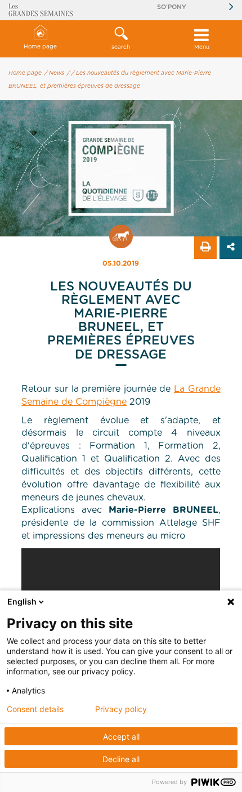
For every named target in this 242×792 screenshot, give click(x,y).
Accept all (121, 736)
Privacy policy (121, 709)
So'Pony (171, 7)
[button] (120, 38)
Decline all (121, 759)
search (120, 47)
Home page (40, 47)
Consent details (35, 709)
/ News (54, 73)
